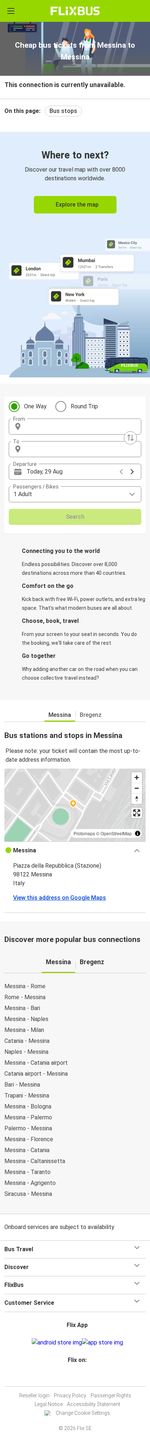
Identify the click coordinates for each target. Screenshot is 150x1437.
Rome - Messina (25, 997)
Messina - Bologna (27, 1106)
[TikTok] (83, 1377)
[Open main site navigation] (10, 10)
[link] (75, 253)
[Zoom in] (136, 777)
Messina (59, 714)
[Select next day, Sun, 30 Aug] (132, 471)
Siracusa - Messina (28, 1193)
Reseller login (34, 1395)
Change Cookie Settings (83, 1413)
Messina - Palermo (28, 1117)
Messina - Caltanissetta (34, 1161)
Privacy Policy (70, 1395)
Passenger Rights (111, 1395)
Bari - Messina (22, 1084)
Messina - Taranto (27, 1172)
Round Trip (84, 406)
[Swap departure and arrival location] (130, 437)
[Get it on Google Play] (57, 1342)
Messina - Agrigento (30, 1182)
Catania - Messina (27, 1040)
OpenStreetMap (116, 833)
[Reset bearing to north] (136, 798)
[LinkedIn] (78, 1377)
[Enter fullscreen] (136, 813)
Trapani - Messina (26, 1095)
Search (75, 516)
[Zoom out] (136, 788)
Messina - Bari (22, 1008)
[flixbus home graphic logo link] (75, 10)
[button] (75, 426)
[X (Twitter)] (80, 1377)
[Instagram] (74, 1377)
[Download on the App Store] (102, 1342)
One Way (35, 406)
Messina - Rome (25, 986)
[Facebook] (72, 1377)
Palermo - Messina (28, 1128)
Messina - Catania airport (36, 1062)
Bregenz (91, 714)
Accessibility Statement (93, 1404)
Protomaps (84, 833)
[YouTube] (76, 1377)
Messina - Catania (27, 1150)
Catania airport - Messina (36, 1073)
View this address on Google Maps (59, 897)
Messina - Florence (28, 1139)
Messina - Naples (26, 1019)
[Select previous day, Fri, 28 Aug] (121, 471)
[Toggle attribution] (137, 833)
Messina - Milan (24, 1029)
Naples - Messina (26, 1051)
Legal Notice (49, 1404)
